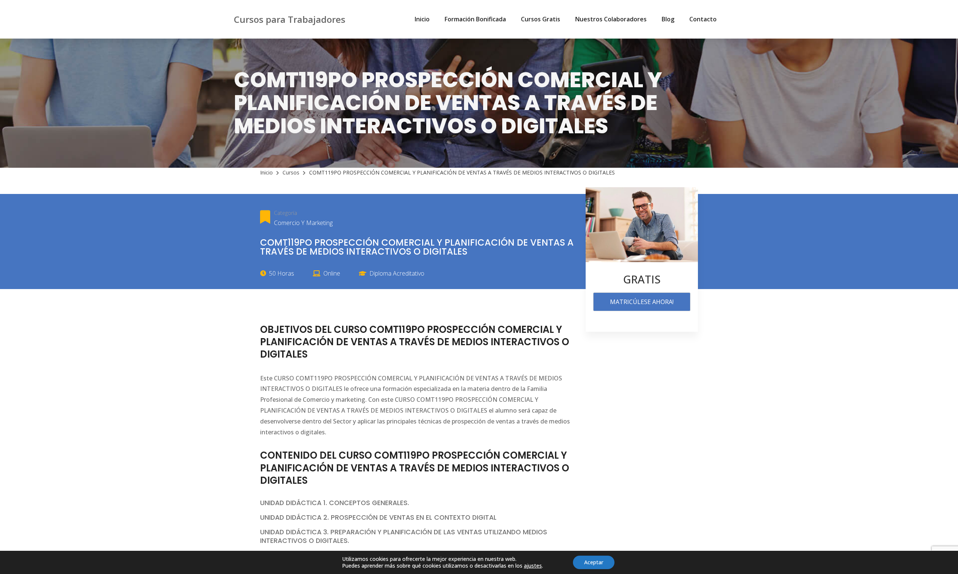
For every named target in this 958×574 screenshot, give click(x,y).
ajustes (533, 565)
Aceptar (593, 562)
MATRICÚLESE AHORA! (642, 302)
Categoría (285, 212)
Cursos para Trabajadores (289, 19)
